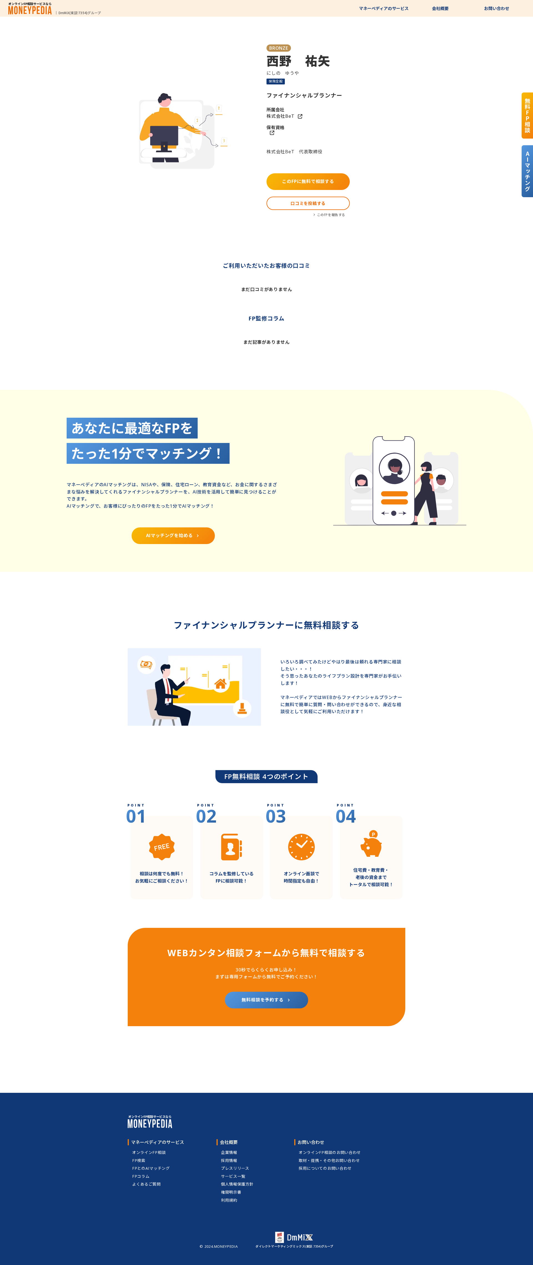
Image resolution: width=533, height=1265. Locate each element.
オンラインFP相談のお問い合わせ (330, 1152)
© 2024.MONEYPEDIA (219, 1246)
